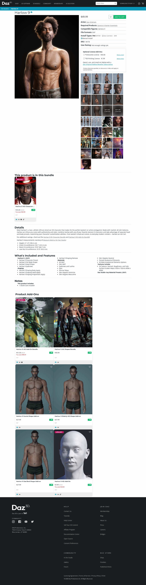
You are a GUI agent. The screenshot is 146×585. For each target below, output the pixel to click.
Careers (102, 530)
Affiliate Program (69, 530)
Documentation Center (71, 534)
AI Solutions (70, 3)
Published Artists (105, 567)
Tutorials (67, 516)
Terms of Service (84, 576)
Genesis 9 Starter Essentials (107, 25)
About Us (103, 520)
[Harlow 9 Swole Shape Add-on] (34, 389)
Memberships (58, 3)
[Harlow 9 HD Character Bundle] (25, 190)
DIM (115, 36)
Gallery (66, 562)
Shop (16, 3)
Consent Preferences (71, 543)
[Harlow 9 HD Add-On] (73, 454)
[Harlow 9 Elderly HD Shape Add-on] (73, 389)
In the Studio (68, 558)
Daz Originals (91, 22)
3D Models (36, 3)
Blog (101, 516)
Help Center (68, 520)
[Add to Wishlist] (111, 17)
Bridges (102, 534)
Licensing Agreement (71, 576)
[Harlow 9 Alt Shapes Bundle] (73, 322)
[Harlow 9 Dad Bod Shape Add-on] (34, 454)
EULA (103, 576)
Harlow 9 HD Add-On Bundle (79, 237)
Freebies (103, 562)
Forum (66, 567)
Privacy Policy (96, 576)
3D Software (25, 3)
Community (47, 3)
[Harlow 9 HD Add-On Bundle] (34, 322)
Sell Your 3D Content (71, 525)
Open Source (68, 539)
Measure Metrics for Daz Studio (54, 240)
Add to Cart (120, 17)
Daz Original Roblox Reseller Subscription (98, 64)
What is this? (120, 55)
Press (102, 525)
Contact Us (67, 511)
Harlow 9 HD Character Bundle (54, 237)
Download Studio (126, 3)
